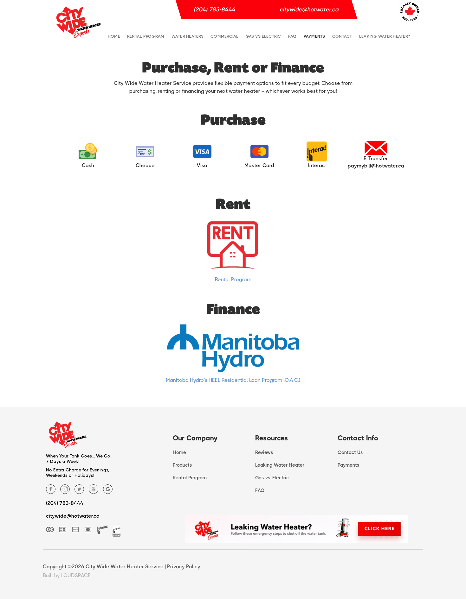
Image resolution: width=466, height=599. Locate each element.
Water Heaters (188, 36)
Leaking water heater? (384, 36)
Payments (314, 36)
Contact (342, 36)
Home (114, 36)
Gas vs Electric (263, 36)
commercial (224, 36)
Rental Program (146, 36)
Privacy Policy (183, 567)
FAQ (292, 36)
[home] (79, 22)
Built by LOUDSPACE (67, 575)
